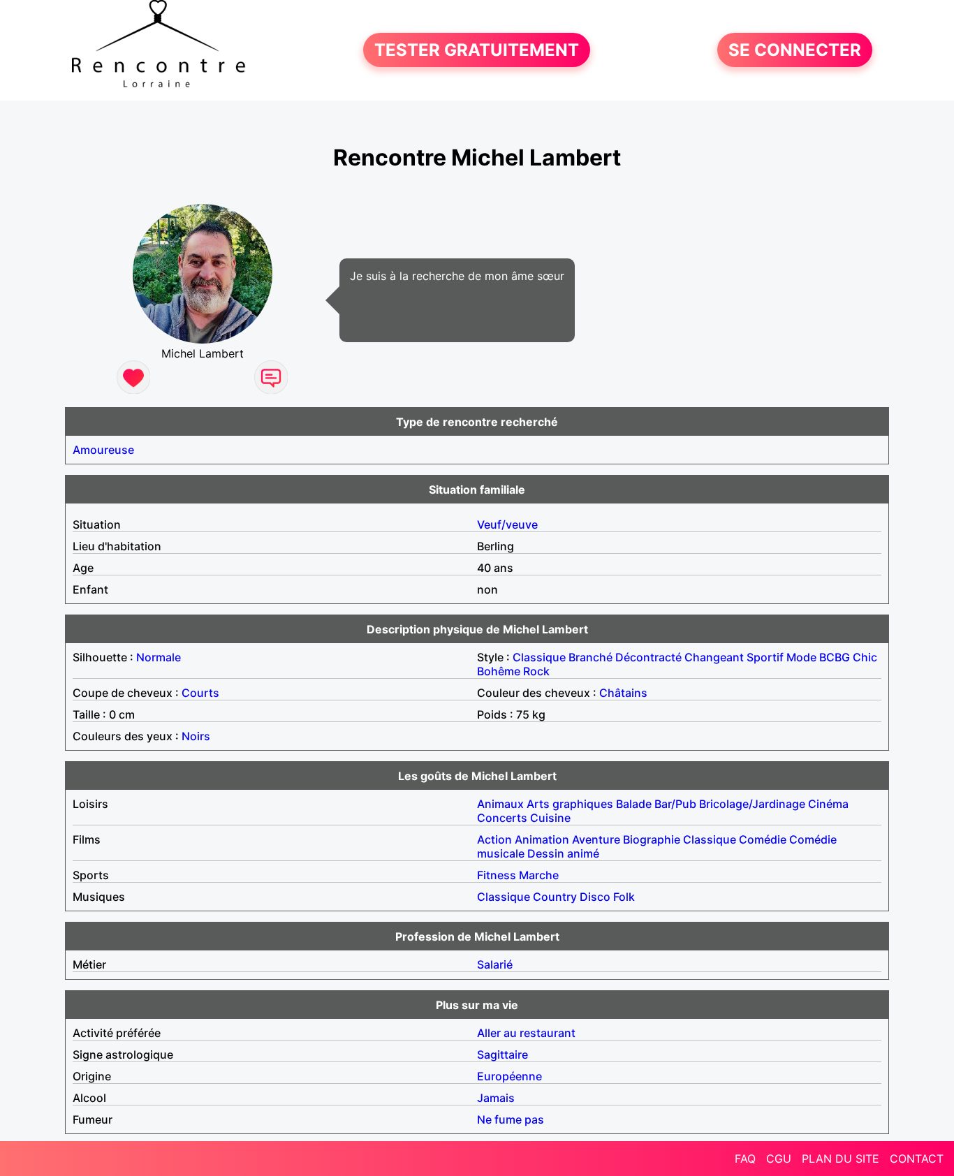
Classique (539, 657)
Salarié (495, 964)
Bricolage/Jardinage (752, 804)
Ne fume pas (510, 1119)
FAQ (745, 1159)
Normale (158, 657)
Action (494, 839)
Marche (539, 875)
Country (555, 897)
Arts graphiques (570, 804)
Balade (634, 804)
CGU (778, 1159)
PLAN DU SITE (840, 1159)
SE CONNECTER (794, 50)
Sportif (765, 657)
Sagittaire (502, 1054)
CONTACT (917, 1159)
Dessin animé (563, 853)
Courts (200, 693)
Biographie (651, 839)
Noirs (196, 736)
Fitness (496, 875)
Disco (595, 897)
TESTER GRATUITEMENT (476, 50)
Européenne (509, 1076)
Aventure (596, 839)
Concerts (502, 818)
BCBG (834, 657)
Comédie (762, 839)
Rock (536, 671)
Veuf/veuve (507, 524)
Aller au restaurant (526, 1033)
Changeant (714, 657)
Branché (590, 657)
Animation (542, 839)
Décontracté (648, 657)
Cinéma (828, 804)
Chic (865, 657)
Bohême (498, 671)
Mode (801, 657)
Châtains (623, 693)
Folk (624, 897)
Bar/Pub (675, 804)
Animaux (500, 804)
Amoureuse (103, 450)
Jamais (496, 1098)
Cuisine (550, 818)
